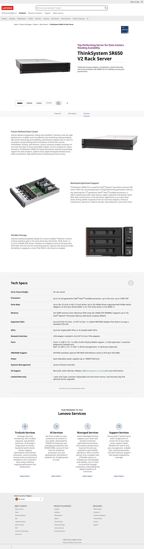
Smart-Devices (58, 521)
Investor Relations (20, 515)
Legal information (20, 521)
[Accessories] (59, 18)
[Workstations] (26, 18)
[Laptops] (7, 18)
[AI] (89, 18)
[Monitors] (42, 18)
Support (96, 525)
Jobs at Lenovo (19, 525)
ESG (16, 518)
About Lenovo (19, 509)
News (16, 512)
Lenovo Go (18, 534)
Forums (96, 521)
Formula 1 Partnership (21, 531)
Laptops (56, 509)
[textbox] (29, 499)
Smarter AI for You (59, 531)
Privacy (65, 542)
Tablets (56, 518)
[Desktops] (15, 18)
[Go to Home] (7, 8)
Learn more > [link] (25, 476)
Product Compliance (99, 515)
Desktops (57, 512)
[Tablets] (33, 18)
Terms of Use (77, 542)
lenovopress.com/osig (96, 371)
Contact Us (97, 512)
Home (16, 24)
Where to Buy (97, 509)
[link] (142, 2)
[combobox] (70, 8)
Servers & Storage (25, 24)
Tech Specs (72, 113)
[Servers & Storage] (85, 18)
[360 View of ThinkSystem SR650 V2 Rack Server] (67, 103)
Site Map (70, 542)
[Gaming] (49, 18)
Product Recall (98, 518)
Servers (35, 24)
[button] (105, 7)
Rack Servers (44, 24)
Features (58, 113)
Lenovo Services (59, 528)
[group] (19, 103)
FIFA (16, 528)
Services (86, 113)
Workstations (58, 515)
